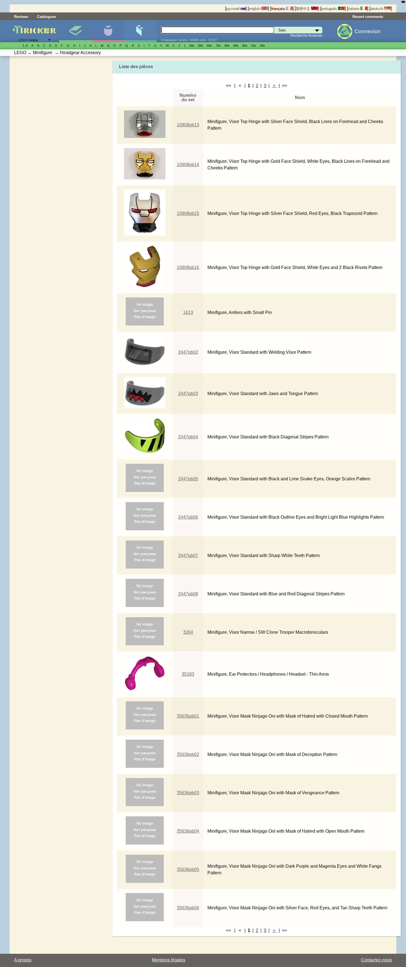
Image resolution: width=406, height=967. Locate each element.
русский (233, 9)
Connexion (368, 31)
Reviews (21, 17)
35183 (188, 674)
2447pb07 (188, 555)
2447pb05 (188, 478)
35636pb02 (188, 754)
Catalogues (46, 17)
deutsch (377, 9)
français (278, 9)
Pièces (140, 31)
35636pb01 (188, 716)
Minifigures (108, 31)
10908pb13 (188, 124)
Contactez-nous (376, 960)
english (255, 9)
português (329, 9)
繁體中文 (303, 9)
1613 (188, 312)
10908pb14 (188, 164)
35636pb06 (188, 907)
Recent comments (367, 17)
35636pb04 (188, 831)
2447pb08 (188, 594)
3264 (188, 632)
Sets (75, 31)
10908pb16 (188, 267)
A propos (22, 960)
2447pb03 (188, 393)
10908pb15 (188, 213)
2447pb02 (188, 352)
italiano (354, 9)
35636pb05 (188, 869)
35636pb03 (188, 792)
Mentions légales (168, 960)
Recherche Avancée (306, 35)
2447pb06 (188, 517)
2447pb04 (188, 437)
